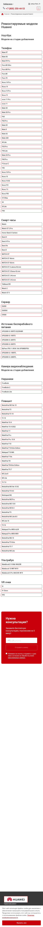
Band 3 (4, 250)
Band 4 (4, 237)
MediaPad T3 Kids (8, 542)
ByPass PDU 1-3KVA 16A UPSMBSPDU (15, 348)
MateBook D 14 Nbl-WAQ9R (11, 564)
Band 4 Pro (6, 241)
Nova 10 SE (6, 181)
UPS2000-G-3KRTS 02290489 (12, 331)
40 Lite (4, 142)
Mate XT (5, 52)
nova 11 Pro (6, 99)
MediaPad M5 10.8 (8, 504)
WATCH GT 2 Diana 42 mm (11, 271)
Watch (4, 224)
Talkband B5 (6, 284)
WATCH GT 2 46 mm (9, 275)
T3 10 (4, 418)
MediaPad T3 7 (7, 546)
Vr (3, 586)
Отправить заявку (21, 647)
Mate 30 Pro (6, 155)
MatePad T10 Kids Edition (11, 448)
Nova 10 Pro (6, 172)
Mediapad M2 (7, 495)
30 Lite (4, 206)
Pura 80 (4, 74)
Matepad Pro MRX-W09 (10, 534)
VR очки (6, 582)
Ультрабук (7, 560)
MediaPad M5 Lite (8, 551)
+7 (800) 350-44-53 (15, 8)
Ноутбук (6, 35)
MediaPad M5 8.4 (8, 508)
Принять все (21, 923)
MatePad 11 (6, 431)
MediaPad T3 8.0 (8, 491)
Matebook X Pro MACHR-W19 (12, 573)
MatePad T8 (6, 461)
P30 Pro (5, 146)
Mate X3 (5, 125)
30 (3, 202)
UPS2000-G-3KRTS (9, 344)
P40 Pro (5, 159)
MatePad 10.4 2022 (9, 427)
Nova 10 (5, 176)
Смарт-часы (8, 220)
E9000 (4, 315)
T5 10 (4, 525)
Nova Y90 (5, 194)
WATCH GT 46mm (8, 258)
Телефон (6, 48)
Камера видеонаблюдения (17, 366)
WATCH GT (5, 254)
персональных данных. (16, 658)
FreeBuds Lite (7, 392)
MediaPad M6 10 (8, 538)
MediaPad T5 (6, 512)
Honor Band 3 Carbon (9, 233)
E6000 (4, 306)
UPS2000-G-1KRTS (9, 336)
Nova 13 (5, 95)
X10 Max (5, 198)
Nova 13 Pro (6, 91)
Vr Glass (5, 590)
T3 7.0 (4, 482)
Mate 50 (4, 108)
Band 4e (5, 245)
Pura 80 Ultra (6, 65)
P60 (3, 116)
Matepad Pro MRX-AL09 (10, 529)
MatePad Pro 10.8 (8, 439)
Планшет (6, 401)
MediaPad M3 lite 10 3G (10, 486)
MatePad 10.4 (7, 422)
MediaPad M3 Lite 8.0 (9, 516)
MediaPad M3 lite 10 (9, 405)
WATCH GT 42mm (8, 263)
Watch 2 (4, 288)
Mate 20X (5, 138)
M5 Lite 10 (5, 521)
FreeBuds (5, 383)
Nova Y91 (5, 185)
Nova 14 (5, 87)
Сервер (5, 302)
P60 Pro (5, 121)
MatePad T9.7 (7, 469)
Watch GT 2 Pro (7, 228)
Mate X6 (5, 57)
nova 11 (4, 104)
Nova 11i (5, 189)
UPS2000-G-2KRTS (9, 340)
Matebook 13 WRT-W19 (10, 569)
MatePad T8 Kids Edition (10, 465)
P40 (3, 211)
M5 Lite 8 (5, 474)
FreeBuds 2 (6, 387)
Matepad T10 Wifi (8, 452)
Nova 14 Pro (6, 82)
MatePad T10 (6, 444)
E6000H (4, 310)
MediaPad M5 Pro (8, 499)
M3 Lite (4, 478)
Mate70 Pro (6, 61)
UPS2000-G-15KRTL (9, 353)
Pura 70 (4, 78)
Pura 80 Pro (6, 69)
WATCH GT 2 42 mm (9, 280)
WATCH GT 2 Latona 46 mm (11, 267)
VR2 (3, 595)
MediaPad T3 (6, 409)
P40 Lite (4, 151)
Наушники (7, 379)
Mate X (4, 129)
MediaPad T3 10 (7, 414)
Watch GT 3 (6, 293)
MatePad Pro (6, 435)
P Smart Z (5, 164)
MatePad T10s (7, 457)
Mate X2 (5, 134)
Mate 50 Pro (6, 112)
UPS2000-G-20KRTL (9, 357)
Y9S (3, 168)
